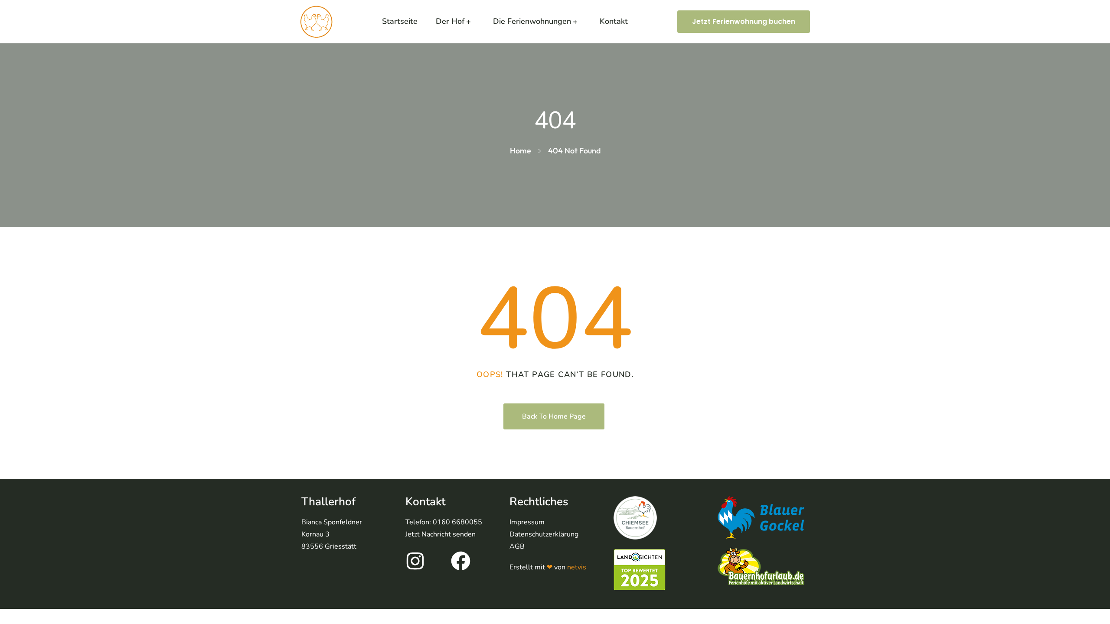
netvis (576, 567)
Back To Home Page (554, 416)
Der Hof (450, 21)
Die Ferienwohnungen (532, 21)
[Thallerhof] (316, 22)
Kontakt (614, 21)
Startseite (400, 21)
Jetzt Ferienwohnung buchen (743, 21)
